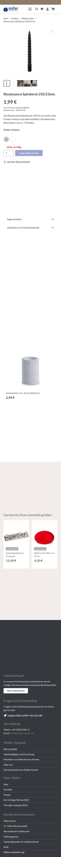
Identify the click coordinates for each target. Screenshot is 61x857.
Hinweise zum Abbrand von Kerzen (21, 759)
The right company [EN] (16, 805)
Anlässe (14, 18)
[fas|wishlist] (42, 9)
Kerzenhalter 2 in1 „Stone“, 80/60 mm (23, 393)
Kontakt (8, 789)
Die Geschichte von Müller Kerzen (21, 769)
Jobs (6, 784)
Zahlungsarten (11, 836)
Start (6, 18)
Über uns (8, 764)
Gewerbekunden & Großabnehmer (21, 841)
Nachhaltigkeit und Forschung (19, 754)
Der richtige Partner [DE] (16, 799)
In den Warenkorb (28, 153)
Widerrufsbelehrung (14, 852)
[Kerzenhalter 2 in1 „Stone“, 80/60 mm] (30, 363)
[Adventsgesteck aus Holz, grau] (16, 533)
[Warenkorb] (53, 9)
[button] (30, 9)
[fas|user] (47, 9)
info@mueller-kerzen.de (22, 733)
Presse (7, 794)
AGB (6, 847)
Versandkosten (24, 108)
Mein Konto (10, 820)
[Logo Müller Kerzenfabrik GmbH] (10, 9)
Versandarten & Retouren (17, 831)
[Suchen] (36, 9)
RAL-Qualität (10, 749)
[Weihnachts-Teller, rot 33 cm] (44, 533)
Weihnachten (28, 18)
